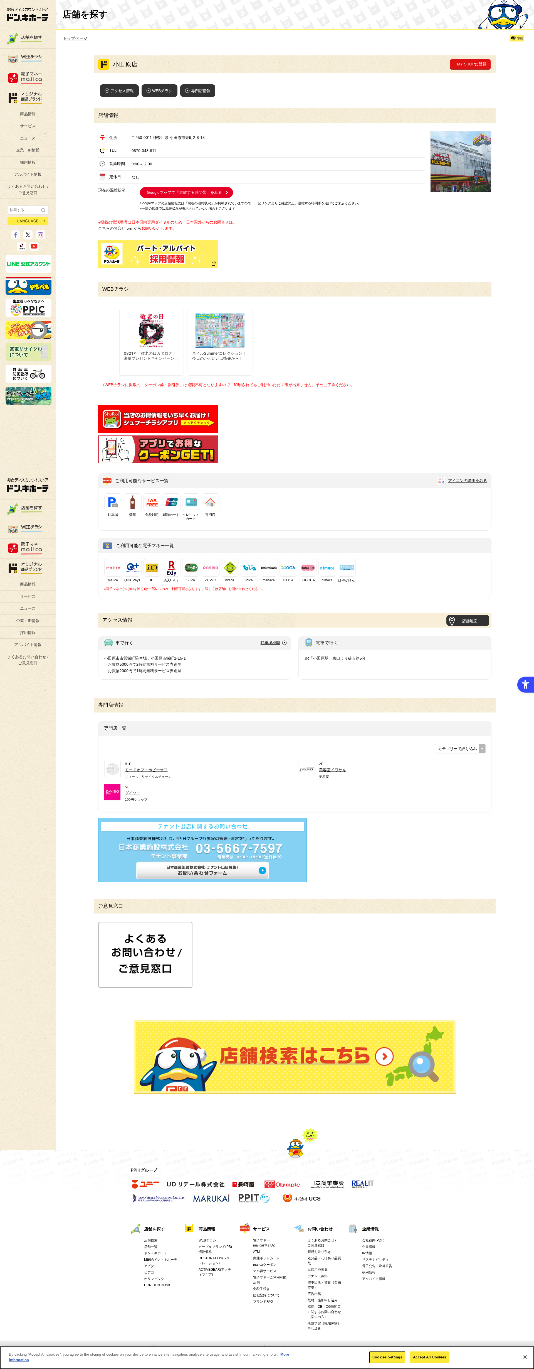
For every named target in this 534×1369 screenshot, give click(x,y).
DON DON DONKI (157, 1285)
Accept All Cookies (429, 1357)
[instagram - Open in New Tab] (40, 237)
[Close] (525, 1357)
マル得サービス (264, 1271)
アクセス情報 (122, 91)
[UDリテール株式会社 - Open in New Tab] (196, 1187)
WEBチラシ (162, 91)
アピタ (149, 1266)
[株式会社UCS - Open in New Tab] (302, 1201)
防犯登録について (266, 1295)
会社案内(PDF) (373, 1240)
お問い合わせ (320, 1228)
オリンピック (154, 1279)
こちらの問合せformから (119, 228)
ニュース (28, 138)
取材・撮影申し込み (323, 1300)
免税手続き (261, 1289)
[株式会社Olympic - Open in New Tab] (282, 1187)
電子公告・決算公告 (377, 1266)
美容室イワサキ (332, 770)
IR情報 (367, 1253)
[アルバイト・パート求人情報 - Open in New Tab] (158, 254)
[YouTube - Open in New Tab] (34, 248)
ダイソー (132, 793)
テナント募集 (318, 1276)
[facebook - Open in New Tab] (15, 237)
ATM (256, 1252)
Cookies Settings (387, 1357)
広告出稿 (314, 1294)
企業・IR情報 (27, 150)
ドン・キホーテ (155, 1253)
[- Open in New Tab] (158, 429)
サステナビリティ (375, 1260)
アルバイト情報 (27, 174)
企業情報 (370, 1228)
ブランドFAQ (263, 1302)
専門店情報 (201, 91)
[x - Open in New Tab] (28, 237)
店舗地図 (470, 621)
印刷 (520, 38)
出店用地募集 (318, 1270)
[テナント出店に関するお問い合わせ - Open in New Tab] (202, 879)
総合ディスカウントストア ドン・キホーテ (27, 485)
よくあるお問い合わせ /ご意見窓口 (27, 189)
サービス (28, 126)
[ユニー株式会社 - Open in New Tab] (145, 1187)
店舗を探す (295, 1057)
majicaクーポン (264, 1265)
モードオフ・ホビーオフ (146, 770)
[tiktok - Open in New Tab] (21, 248)
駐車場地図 (270, 642)
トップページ (75, 38)
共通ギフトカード (266, 1258)
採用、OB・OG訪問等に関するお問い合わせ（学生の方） (324, 1312)
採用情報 (28, 162)
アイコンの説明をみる (467, 480)
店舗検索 (150, 1240)
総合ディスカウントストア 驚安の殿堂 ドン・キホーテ (27, 14)
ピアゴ (149, 1272)
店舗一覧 (150, 1247)
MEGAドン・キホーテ (160, 1260)
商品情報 (28, 114)
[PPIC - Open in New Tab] (28, 314)
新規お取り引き (319, 1252)
